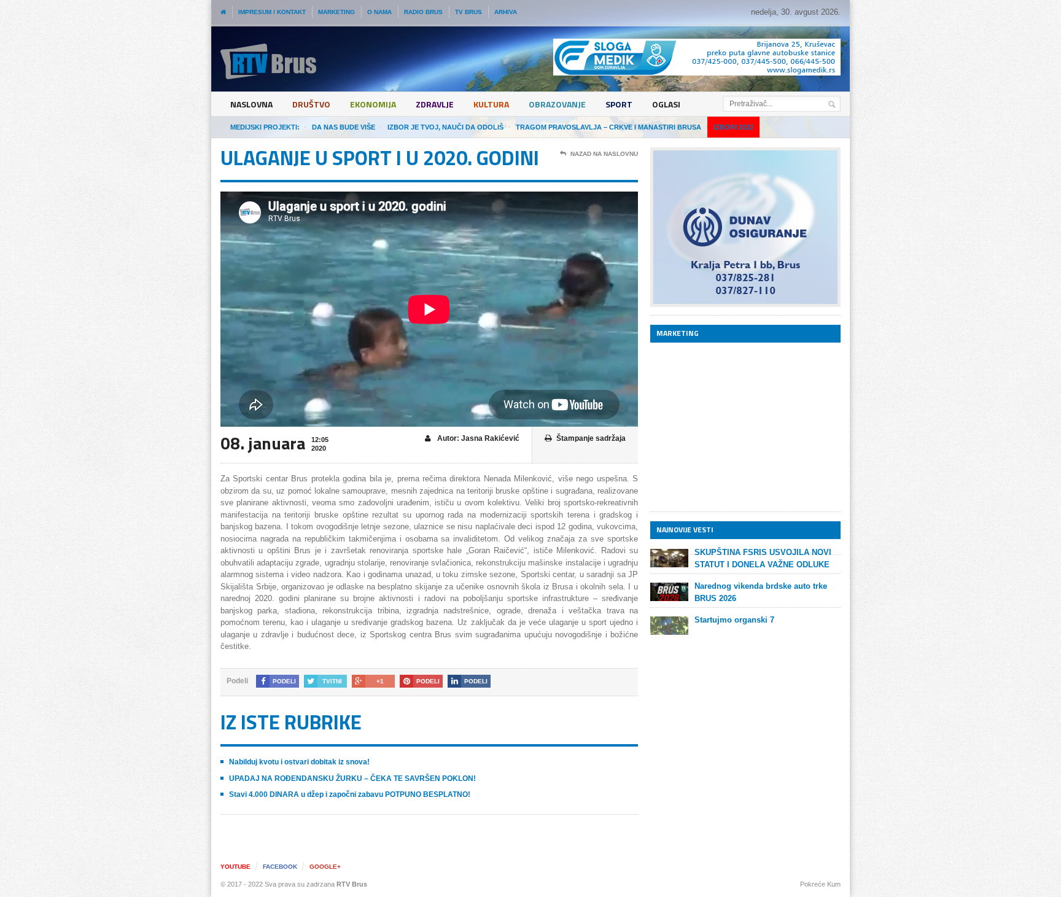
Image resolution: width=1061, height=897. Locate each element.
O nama (379, 12)
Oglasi (666, 104)
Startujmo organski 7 (734, 619)
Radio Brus (423, 12)
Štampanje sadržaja (591, 438)
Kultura (491, 104)
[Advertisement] (742, 426)
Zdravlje (435, 104)
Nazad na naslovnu (604, 153)
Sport (618, 104)
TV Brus (468, 12)
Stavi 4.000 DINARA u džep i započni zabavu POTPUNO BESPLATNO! (349, 794)
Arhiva (505, 12)
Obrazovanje (557, 104)
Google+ (325, 866)
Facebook (280, 866)
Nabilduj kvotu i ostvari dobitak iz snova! (299, 762)
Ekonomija (373, 104)
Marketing (336, 12)
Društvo (311, 104)
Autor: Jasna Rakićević (477, 438)
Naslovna (251, 104)
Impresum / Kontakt (272, 12)
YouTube (235, 866)
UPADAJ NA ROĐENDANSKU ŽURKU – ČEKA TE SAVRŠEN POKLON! (352, 778)
